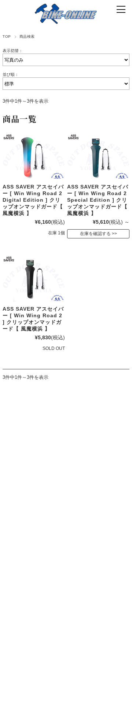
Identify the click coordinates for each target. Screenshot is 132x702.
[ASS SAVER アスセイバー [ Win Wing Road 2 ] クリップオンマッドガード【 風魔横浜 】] (34, 278)
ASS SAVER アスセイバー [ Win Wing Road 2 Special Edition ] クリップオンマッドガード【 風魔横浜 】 (97, 200)
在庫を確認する (95, 233)
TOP (7, 36)
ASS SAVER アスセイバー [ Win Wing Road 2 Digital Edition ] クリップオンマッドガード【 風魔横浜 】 (33, 200)
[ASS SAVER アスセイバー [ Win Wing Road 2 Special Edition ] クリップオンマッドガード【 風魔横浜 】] (98, 156)
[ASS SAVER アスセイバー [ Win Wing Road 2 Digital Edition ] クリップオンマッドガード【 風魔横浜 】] (34, 156)
